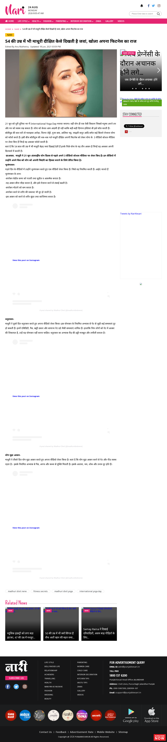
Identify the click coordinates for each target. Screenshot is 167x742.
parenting (61, 21)
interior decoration (81, 21)
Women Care (83, 666)
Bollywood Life (52, 666)
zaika (98, 21)
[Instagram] (158, 5)
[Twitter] (153, 5)
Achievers (49, 674)
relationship (50, 670)
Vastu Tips (82, 682)
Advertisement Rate (81, 732)
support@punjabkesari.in (128, 692)
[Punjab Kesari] (11, 720)
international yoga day (90, 591)
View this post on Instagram (26, 260)
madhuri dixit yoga (63, 591)
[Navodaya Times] (25, 720)
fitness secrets (40, 591)
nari (17, 29)
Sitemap (123, 732)
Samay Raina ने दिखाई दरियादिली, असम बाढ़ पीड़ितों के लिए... (99, 633)
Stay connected (132, 114)
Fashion (47, 21)
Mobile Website (106, 732)
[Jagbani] (96, 720)
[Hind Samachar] (110, 720)
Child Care (82, 670)
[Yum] (39, 720)
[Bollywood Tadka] (82, 720)
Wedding (48, 694)
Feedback (61, 732)
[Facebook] (147, 5)
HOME (11, 21)
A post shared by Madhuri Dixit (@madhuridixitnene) (61, 310)
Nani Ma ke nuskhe (53, 686)
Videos (121, 21)
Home (8, 29)
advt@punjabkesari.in (129, 666)
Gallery (109, 21)
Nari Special (128, 53)
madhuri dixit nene (17, 591)
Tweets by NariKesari (131, 213)
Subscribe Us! (16, 677)
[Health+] (67, 720)
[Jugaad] (53, 720)
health (35, 21)
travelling (49, 678)
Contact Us (46, 732)
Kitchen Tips (83, 678)
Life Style (23, 21)
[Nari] (16, 671)
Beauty (47, 698)
